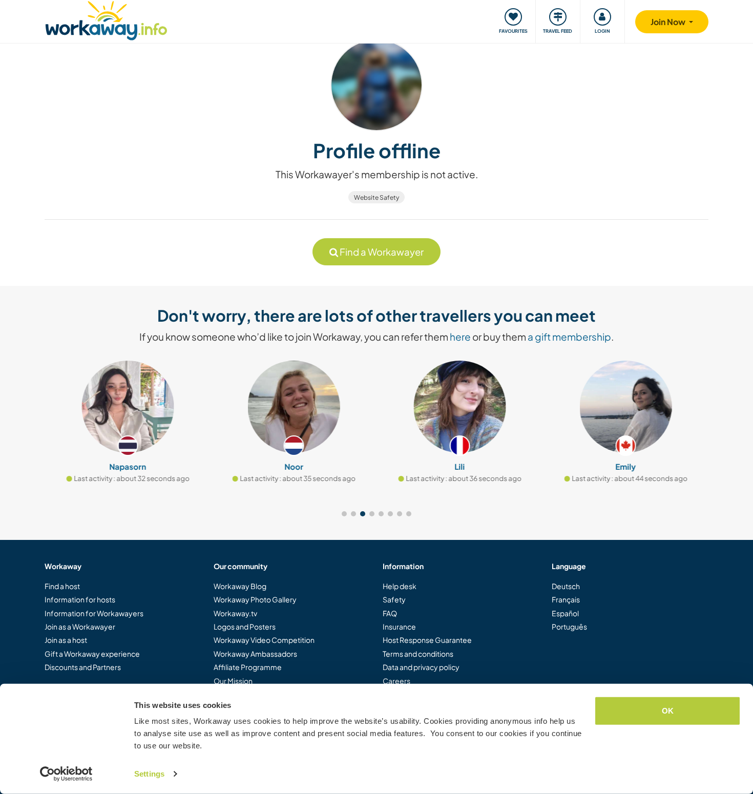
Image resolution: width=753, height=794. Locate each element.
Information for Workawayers (94, 613)
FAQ (390, 613)
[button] (344, 513)
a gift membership (569, 336)
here (460, 336)
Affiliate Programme (248, 667)
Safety (394, 599)
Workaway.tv (235, 613)
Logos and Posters (245, 626)
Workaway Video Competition (264, 639)
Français (566, 599)
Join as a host (66, 639)
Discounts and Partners (83, 667)
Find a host (62, 586)
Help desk (399, 586)
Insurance (399, 626)
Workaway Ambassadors (255, 653)
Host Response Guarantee (427, 639)
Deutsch (566, 586)
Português (569, 626)
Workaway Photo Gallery (255, 599)
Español (565, 613)
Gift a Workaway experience (92, 653)
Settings (149, 773)
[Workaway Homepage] (106, 19)
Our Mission (233, 680)
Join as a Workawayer (80, 626)
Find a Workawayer (381, 252)
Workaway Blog (240, 586)
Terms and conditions (418, 653)
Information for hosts (80, 599)
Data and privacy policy (421, 667)
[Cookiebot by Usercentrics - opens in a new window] (66, 774)
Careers (396, 680)
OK (668, 710)
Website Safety (376, 197)
